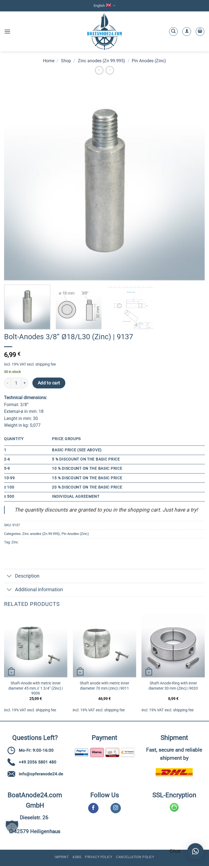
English (99, 6)
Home (48, 60)
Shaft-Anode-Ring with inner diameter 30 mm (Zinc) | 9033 (173, 686)
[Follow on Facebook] (93, 808)
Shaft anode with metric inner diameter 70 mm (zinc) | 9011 (104, 686)
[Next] (205, 666)
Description (27, 576)
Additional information (39, 589)
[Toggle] (9, 576)
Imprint (62, 857)
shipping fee (45, 364)
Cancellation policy (135, 857)
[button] (7, 31)
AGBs (76, 857)
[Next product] (99, 70)
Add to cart (49, 383)
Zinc (14, 542)
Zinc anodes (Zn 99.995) (101, 60)
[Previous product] (110, 70)
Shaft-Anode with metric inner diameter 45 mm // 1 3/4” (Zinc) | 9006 (35, 688)
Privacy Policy (98, 857)
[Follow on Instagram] (115, 808)
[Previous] (4, 666)
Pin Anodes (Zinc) (149, 60)
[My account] (186, 31)
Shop (66, 60)
